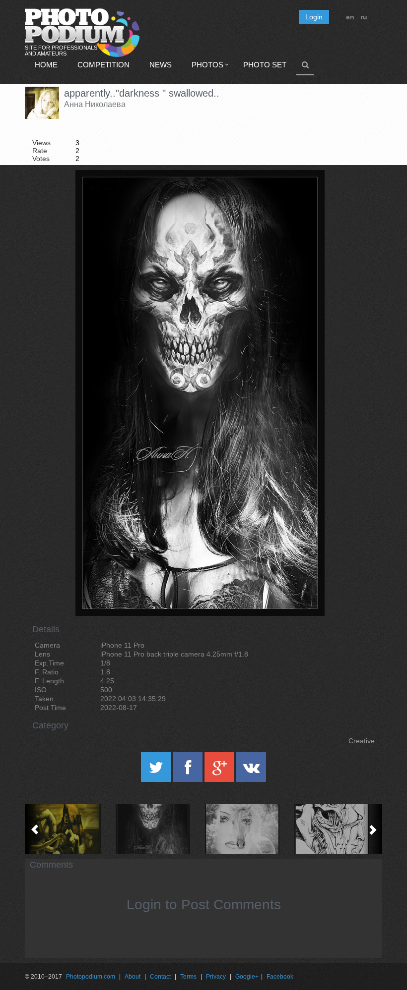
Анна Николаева (95, 104)
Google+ (247, 976)
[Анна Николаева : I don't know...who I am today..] (248, 829)
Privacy (216, 976)
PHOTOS (207, 64)
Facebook (280, 976)
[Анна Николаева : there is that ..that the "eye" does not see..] (337, 829)
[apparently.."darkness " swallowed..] (305, 195)
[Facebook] (188, 770)
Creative (361, 741)
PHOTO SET (264, 64)
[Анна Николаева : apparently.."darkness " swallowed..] (159, 829)
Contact (160, 976)
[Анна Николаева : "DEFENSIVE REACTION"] (69, 829)
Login (314, 17)
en (350, 17)
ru (363, 17)
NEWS (160, 64)
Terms (188, 976)
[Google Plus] (220, 770)
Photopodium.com (90, 976)
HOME (46, 64)
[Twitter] (157, 770)
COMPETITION (103, 64)
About (132, 976)
